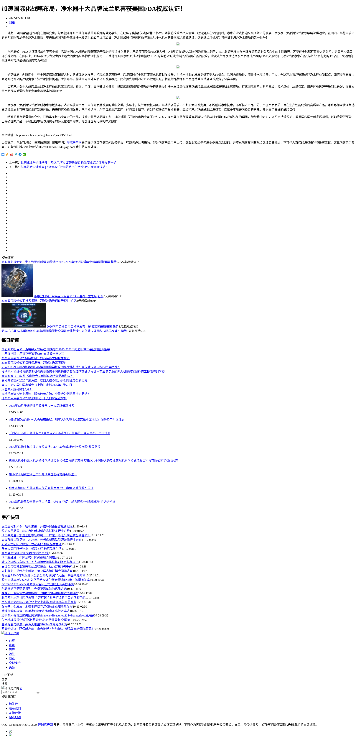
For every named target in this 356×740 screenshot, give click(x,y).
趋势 (114, 262)
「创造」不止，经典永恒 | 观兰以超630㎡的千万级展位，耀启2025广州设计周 (59, 433)
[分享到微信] (24, 154)
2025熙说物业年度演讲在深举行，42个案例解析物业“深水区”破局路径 (54, 446)
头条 (12, 667)
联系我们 (15, 708)
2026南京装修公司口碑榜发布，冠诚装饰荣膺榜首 (79, 326)
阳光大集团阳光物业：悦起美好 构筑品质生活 (31, 544)
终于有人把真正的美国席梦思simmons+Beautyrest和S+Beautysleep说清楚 (47, 615)
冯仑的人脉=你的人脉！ (17, 389)
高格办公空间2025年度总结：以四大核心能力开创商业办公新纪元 (44, 380)
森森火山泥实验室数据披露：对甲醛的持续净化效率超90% (39, 593)
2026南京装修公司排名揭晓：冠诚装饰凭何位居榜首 (35, 300)
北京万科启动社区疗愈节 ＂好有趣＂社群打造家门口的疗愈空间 (43, 597)
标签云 (13, 704)
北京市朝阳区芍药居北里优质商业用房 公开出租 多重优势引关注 (51, 488)
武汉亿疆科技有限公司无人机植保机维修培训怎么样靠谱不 (40, 562)
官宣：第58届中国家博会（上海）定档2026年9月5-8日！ (38, 385)
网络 (12, 22)
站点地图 (15, 717)
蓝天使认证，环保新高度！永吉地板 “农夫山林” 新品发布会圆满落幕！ (48, 628)
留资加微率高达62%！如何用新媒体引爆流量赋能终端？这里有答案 (45, 579)
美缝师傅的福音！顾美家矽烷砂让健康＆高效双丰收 (35, 611)
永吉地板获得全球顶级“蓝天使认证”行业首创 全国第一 (37, 619)
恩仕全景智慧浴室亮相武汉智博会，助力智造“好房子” (36, 566)
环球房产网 (74, 142)
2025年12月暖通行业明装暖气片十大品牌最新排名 (41, 405)
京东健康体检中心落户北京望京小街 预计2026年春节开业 (38, 602)
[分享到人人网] (20, 154)
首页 (12, 640)
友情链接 (15, 712)
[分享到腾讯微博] (15, 154)
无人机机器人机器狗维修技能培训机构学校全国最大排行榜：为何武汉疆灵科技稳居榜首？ (60, 331)
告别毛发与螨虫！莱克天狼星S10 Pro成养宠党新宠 (34, 624)
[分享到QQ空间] (7, 154)
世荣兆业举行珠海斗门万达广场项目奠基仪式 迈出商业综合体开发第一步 (68, 162)
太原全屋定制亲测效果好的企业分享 (25, 553)
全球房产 (15, 663)
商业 (12, 658)
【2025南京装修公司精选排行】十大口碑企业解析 (34, 398)
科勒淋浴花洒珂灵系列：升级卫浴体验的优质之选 (34, 588)
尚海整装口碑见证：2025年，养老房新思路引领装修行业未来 (41, 539)
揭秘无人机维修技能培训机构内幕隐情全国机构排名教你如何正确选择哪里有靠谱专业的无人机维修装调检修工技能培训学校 (83, 371)
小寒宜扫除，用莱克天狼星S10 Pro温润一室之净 (65, 296)
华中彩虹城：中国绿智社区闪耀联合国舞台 (29, 557)
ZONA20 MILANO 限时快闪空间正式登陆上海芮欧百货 (37, 584)
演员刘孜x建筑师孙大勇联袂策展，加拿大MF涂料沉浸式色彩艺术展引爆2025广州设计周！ (68, 419)
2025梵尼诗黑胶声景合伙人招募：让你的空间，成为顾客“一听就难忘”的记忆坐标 (62, 501)
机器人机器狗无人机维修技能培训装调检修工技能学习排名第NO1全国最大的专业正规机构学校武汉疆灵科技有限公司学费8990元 (93, 460)
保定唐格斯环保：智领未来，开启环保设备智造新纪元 (37, 526)
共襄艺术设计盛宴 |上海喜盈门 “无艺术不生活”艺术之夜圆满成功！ (64, 167)
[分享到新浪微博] (11, 154)
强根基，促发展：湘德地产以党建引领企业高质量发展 (37, 606)
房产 (12, 649)
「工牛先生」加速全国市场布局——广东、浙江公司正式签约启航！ (45, 535)
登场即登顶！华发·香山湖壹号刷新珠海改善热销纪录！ (37, 376)
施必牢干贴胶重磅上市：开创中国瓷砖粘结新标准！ (43, 474)
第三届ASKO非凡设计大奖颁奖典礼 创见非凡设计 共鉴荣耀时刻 (43, 575)
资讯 (12, 645)
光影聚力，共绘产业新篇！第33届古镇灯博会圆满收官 (37, 571)
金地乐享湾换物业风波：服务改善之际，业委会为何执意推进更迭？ (45, 393)
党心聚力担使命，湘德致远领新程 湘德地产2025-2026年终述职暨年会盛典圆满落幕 (55, 262)
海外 (12, 654)
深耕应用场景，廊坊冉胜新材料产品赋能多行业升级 (35, 530)
